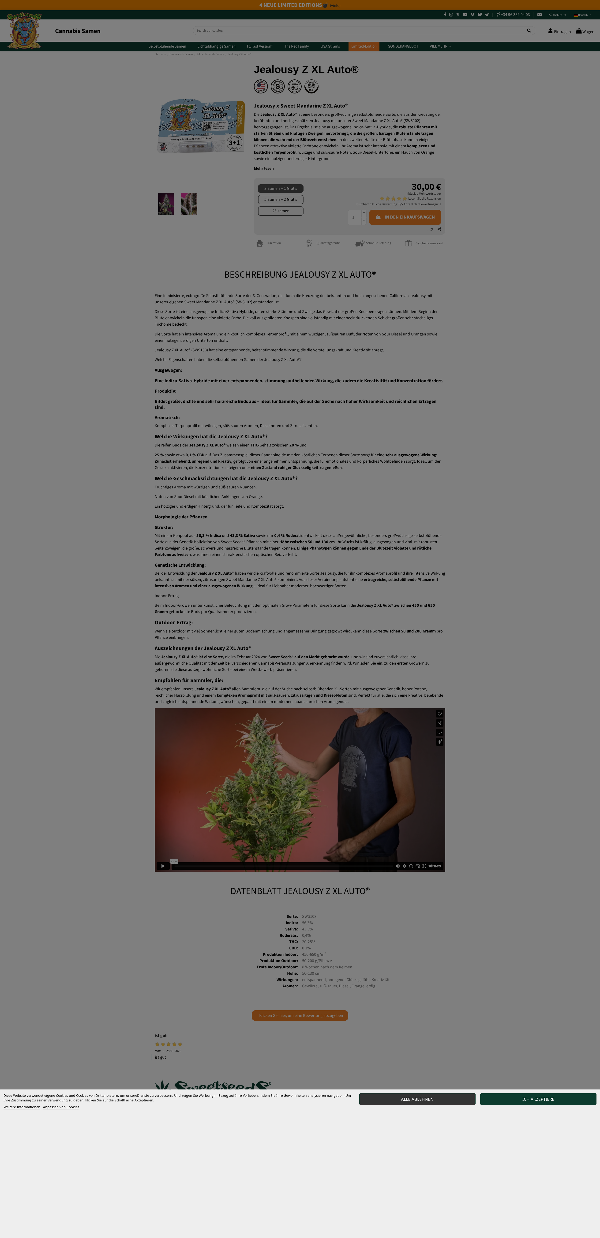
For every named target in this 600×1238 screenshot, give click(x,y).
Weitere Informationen (22, 1106)
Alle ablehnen (417, 1099)
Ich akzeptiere (538, 1099)
